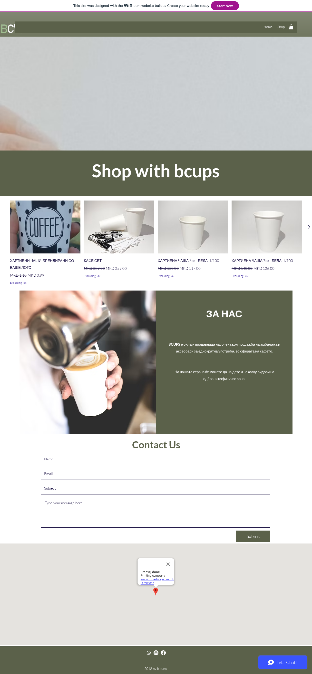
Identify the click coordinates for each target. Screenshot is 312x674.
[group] (156, 242)
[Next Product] (309, 227)
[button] (291, 26)
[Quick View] (45, 227)
